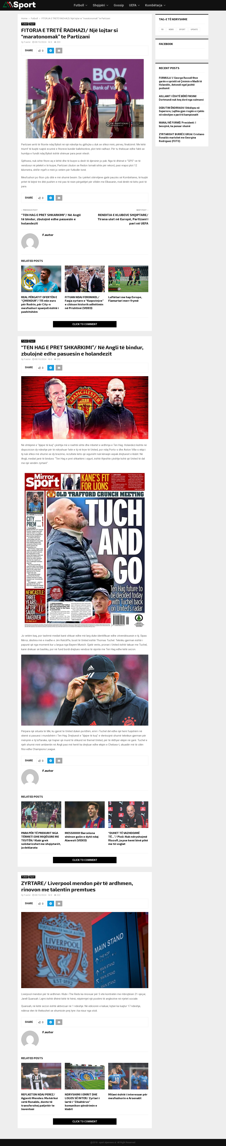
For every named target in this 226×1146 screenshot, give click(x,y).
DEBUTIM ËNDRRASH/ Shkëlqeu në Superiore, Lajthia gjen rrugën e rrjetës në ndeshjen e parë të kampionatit (181, 111)
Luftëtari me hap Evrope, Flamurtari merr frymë (125, 298)
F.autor (27, 42)
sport (182, 29)
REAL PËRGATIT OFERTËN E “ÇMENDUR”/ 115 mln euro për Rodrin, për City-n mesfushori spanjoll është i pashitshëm (40, 304)
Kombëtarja (153, 5)
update (194, 29)
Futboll (79, 5)
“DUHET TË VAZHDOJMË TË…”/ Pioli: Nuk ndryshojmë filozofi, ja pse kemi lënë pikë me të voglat (128, 838)
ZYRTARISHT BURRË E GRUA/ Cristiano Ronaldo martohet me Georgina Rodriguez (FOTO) (181, 138)
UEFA (132, 5)
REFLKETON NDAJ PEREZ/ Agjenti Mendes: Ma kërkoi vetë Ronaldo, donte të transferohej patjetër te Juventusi (39, 1102)
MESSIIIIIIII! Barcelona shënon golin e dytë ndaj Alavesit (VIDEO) (82, 836)
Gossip (119, 5)
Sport (32, 24)
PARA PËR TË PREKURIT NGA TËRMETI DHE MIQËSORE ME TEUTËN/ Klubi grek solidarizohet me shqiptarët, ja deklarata (41, 840)
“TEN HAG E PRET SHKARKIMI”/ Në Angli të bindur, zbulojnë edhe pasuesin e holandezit (51, 219)
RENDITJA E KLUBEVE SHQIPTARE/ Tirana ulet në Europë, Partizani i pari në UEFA (123, 219)
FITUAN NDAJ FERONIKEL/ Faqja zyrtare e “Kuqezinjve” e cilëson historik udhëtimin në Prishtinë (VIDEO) (84, 302)
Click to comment (84, 324)
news (171, 29)
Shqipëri (99, 5)
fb (162, 29)
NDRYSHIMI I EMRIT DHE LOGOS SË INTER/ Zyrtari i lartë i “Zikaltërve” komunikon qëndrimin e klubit (82, 1102)
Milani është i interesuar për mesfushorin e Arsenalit (127, 1096)
